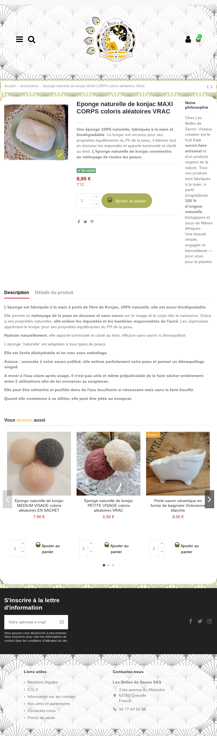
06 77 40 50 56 (132, 709)
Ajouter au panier (130, 201)
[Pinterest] (92, 222)
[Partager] (79, 222)
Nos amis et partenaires (48, 703)
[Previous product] (209, 86)
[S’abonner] (62, 622)
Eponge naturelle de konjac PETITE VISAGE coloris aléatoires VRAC (108, 505)
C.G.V (32, 689)
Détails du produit (54, 292)
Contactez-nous (41, 710)
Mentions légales (42, 682)
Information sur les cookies (51, 696)
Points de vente (41, 717)
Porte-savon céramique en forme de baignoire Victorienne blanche (178, 505)
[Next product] (212, 86)
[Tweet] (85, 222)
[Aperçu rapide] (66, 440)
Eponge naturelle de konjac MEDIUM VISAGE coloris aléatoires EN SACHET (39, 505)
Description (16, 292)
